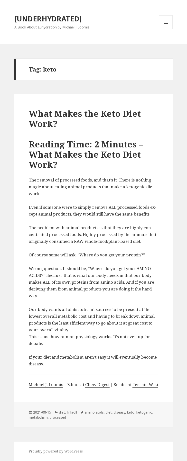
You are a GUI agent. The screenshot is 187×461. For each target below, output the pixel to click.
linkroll (72, 412)
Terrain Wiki (145, 384)
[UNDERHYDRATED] (48, 18)
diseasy (119, 412)
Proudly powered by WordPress (56, 451)
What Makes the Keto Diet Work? (85, 118)
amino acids (94, 412)
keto (130, 412)
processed (58, 417)
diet (62, 412)
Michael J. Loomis (46, 384)
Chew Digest (97, 384)
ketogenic (144, 412)
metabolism (38, 417)
